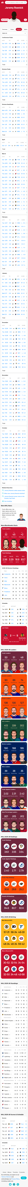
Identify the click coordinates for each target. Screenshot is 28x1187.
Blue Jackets (8, 1097)
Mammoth (7, 584)
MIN (22, 1134)
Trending (15, 1172)
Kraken (6, 1038)
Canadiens (7, 1060)
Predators (7, 591)
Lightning (7, 1056)
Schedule (4, 603)
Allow (23, 1178)
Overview (4, 29)
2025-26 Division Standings (10, 568)
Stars (5, 577)
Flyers (6, 1090)
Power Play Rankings (8, 877)
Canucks (6, 1045)
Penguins (7, 1087)
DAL (22, 1138)
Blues (5, 588)
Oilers (6, 1024)
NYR (18, 307)
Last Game (5, 628)
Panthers (7, 1074)
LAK (18, 265)
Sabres (6, 1053)
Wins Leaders (6, 767)
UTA (23, 613)
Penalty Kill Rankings (8, 896)
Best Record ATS (7, 920)
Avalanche (7, 574)
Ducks (6, 1027)
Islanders (7, 1101)
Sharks (6, 638)
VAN (18, 290)
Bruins (6, 1063)
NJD (18, 174)
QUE (18, 184)
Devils (6, 1104)
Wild (5, 581)
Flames (6, 1041)
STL (18, 75)
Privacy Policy (15, 1179)
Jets (5, 595)
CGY (18, 247)
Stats (12, 29)
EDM (18, 43)
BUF (18, 251)
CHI (12, 609)
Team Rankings (6, 553)
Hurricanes (7, 1083)
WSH (18, 223)
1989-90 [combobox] (4, 33)
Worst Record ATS (7, 951)
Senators (7, 1067)
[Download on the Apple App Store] (10, 1184)
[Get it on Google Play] (14, 1184)
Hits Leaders (6, 721)
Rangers (6, 1108)
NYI (18, 244)
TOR (18, 160)
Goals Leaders (6, 653)
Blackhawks (5, 20)
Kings (6, 1031)
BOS (18, 202)
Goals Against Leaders (8, 789)
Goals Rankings (6, 840)
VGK (23, 609)
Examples (22, 1172)
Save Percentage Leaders (9, 812)
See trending (8, 501)
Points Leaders (6, 698)
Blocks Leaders (6, 744)
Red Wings (7, 1070)
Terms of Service (6, 1177)
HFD (18, 279)
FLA (22, 1124)
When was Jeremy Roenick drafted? (14, 493)
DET (18, 167)
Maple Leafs (7, 1077)
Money (9, 1172)
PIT (18, 240)
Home (4, 1172)
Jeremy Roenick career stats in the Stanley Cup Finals (14, 497)
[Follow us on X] (18, 1184)
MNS (18, 110)
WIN (18, 261)
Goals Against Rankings (9, 859)
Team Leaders (6, 529)
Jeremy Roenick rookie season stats (14, 490)
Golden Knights (8, 1020)
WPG (11, 1138)
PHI (18, 226)
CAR (23, 1149)
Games (19, 29)
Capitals (6, 1094)
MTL (18, 181)
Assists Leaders (7, 676)
